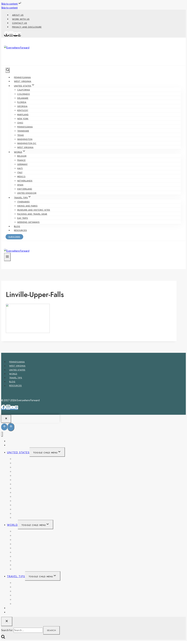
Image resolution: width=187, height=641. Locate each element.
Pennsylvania (22, 77)
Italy (19, 172)
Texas (20, 135)
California (23, 89)
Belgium (21, 156)
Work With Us (21, 19)
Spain (20, 184)
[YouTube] (15, 35)
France (21, 160)
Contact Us (19, 23)
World (13, 373)
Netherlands (24, 180)
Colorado (23, 94)
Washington (24, 139)
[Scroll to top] (4, 426)
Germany (22, 164)
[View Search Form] (8, 70)
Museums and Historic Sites (33, 209)
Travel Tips (15, 377)
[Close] (6, 419)
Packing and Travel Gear (32, 214)
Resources (20, 230)
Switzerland (24, 188)
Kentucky (22, 110)
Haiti (20, 168)
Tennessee (23, 130)
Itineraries (23, 201)
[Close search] (6, 621)
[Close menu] (2, 434)
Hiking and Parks (27, 205)
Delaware (22, 98)
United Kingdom (26, 193)
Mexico (21, 176)
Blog (17, 226)
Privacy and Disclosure (27, 27)
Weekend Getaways (28, 222)
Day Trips (22, 218)
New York (22, 118)
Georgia (22, 106)
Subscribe (14, 236)
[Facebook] (6, 35)
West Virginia (22, 81)
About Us (18, 15)
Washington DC (26, 143)
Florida (21, 102)
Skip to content (9, 3)
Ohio (20, 122)
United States (17, 369)
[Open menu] (7, 257)
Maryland (23, 114)
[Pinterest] (19, 35)
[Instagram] (11, 35)
